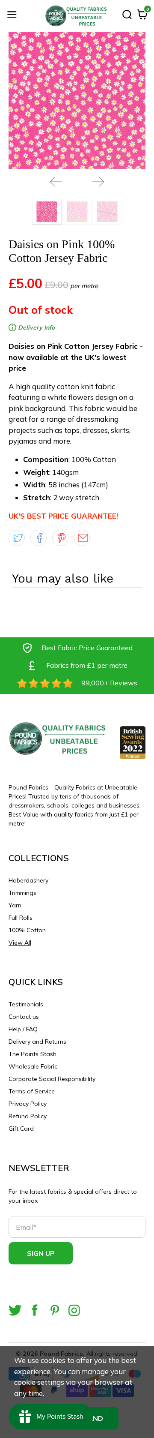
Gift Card (21, 1128)
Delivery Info (35, 327)
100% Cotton (27, 930)
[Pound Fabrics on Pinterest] (54, 1310)
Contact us (24, 1017)
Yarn (15, 905)
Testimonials (26, 1004)
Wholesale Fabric (33, 1066)
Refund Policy (28, 1116)
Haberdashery (28, 880)
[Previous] (56, 181)
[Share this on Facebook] (38, 538)
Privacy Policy (28, 1104)
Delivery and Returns (37, 1041)
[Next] (98, 181)
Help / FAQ (23, 1029)
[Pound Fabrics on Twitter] (15, 1310)
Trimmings (22, 893)
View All (20, 942)
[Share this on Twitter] (17, 538)
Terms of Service (32, 1091)
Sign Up (41, 1253)
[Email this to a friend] (82, 538)
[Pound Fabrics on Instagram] (74, 1310)
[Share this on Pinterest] (60, 538)
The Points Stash (32, 1054)
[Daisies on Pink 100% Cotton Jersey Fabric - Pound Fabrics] (77, 100)
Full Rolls (21, 918)
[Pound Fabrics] (77, 16)
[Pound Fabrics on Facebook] (34, 1310)
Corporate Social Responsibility (52, 1079)
